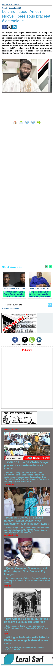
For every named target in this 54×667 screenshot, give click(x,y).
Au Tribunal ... (16, 4)
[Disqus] (27, 162)
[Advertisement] (27, 105)
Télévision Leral (11, 429)
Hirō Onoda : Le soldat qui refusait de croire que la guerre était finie (27, 620)
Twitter (24, 344)
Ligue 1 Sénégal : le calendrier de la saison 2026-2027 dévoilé (24, 648)
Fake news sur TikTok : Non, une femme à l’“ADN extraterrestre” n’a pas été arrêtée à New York (26, 628)
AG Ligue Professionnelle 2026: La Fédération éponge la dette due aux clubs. (26, 640)
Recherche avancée (10, 308)
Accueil (5, 4)
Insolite (7, 586)
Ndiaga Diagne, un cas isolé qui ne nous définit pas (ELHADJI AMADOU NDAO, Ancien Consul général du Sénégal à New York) (26, 530)
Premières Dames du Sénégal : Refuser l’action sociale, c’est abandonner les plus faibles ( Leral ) (26, 520)
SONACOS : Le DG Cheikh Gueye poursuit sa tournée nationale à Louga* (26, 465)
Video (38, 344)
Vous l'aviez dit (11, 535)
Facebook (16, 344)
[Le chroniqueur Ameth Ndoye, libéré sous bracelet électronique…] (27, 60)
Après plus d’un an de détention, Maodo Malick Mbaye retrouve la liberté (39, 294)
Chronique (9, 484)
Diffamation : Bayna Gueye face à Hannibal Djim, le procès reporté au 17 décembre (14, 294)
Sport (6, 633)
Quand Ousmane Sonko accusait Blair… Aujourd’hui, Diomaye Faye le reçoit (25, 571)
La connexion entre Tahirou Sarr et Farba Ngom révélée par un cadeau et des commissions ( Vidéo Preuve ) (27, 580)
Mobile (31, 344)
